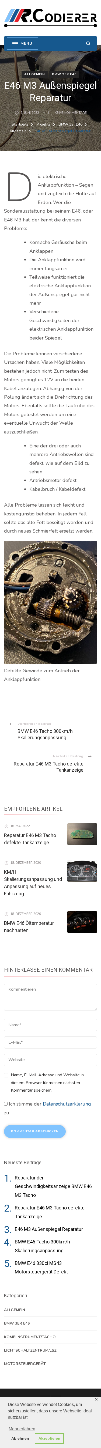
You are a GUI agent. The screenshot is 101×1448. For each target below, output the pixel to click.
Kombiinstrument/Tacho (30, 1337)
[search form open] (88, 43)
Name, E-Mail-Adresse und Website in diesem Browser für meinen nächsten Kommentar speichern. (47, 1082)
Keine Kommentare (71, 113)
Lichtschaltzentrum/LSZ (30, 1350)
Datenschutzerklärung (67, 1104)
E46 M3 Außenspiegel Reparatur (49, 1229)
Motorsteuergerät (25, 1363)
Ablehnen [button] (20, 1438)
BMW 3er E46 (64, 74)
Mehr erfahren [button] (22, 1429)
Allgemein (34, 74)
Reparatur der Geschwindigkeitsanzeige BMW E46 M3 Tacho (53, 1186)
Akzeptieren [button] (49, 1438)
